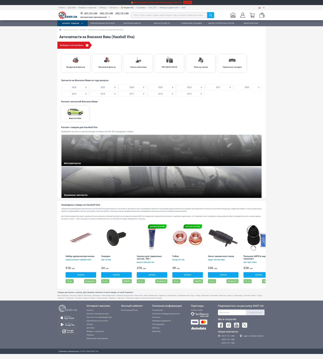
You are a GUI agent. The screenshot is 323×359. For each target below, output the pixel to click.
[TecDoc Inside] (200, 314)
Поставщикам (158, 324)
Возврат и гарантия (87, 8)
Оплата (61, 8)
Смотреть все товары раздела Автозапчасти (83, 163)
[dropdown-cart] (252, 15)
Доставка (72, 8)
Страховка (140, 8)
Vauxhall (83, 30)
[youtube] (236, 325)
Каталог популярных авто (98, 313)
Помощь (102, 8)
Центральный (93, 17)
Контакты (113, 8)
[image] (81, 237)
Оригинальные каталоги (97, 320)
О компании (157, 310)
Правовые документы (161, 320)
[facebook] (220, 325)
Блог (184, 8)
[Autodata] (200, 328)
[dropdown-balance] (262, 15)
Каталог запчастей (71, 30)
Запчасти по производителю (99, 317)
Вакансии (156, 331)
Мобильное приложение (97, 338)
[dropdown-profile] (242, 15)
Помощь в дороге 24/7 (169, 8)
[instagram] (228, 325)
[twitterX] (244, 325)
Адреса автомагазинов (253, 336)
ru (259, 7)
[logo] (67, 15)
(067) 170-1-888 (228, 336)
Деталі (187, 2)
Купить (80, 275)
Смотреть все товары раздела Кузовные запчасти (86, 195)
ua (263, 7)
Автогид (155, 328)
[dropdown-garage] (233, 15)
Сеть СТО (152, 8)
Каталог (90, 310)
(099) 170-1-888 (228, 339)
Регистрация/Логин (129, 310)
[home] (60, 30)
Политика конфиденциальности (166, 313)
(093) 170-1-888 (228, 343)
